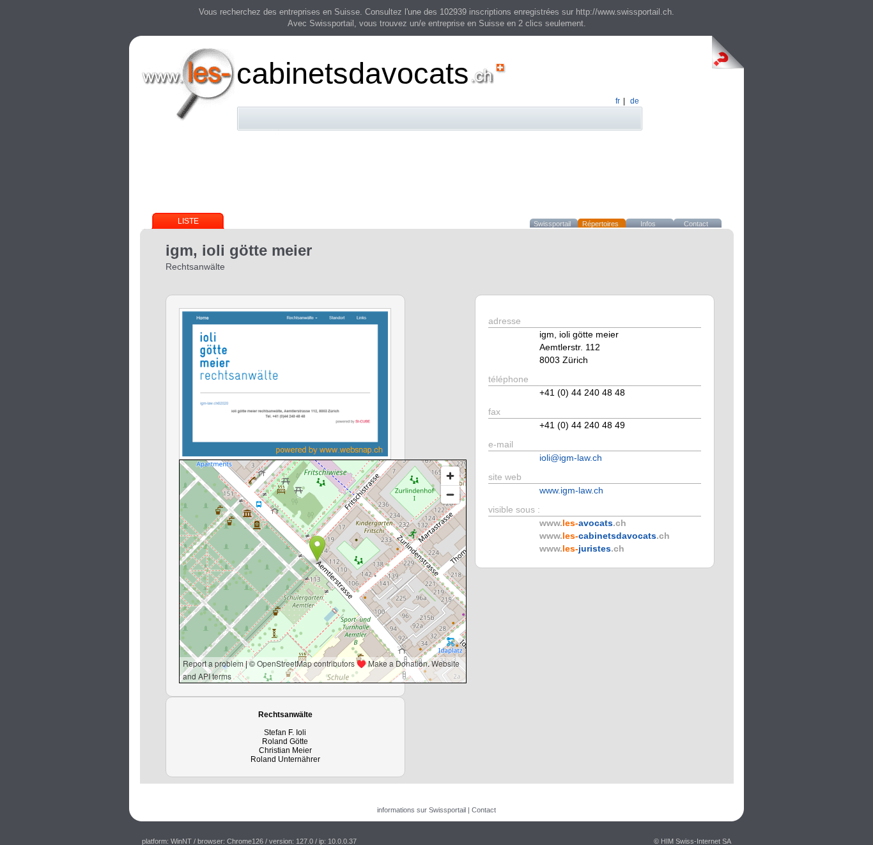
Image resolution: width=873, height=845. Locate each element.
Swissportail (552, 224)
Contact (696, 224)
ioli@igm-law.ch (570, 458)
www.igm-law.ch (571, 490)
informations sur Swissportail (421, 810)
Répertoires (600, 224)
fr (617, 101)
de (634, 101)
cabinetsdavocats (352, 73)
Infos (648, 224)
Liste (188, 221)
